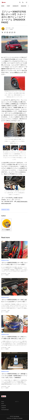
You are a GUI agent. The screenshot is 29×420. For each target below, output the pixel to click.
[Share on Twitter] (2, 32)
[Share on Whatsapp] (12, 32)
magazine (23, 6)
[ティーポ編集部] (3, 28)
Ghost (15, 418)
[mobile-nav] (26, 2)
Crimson (20, 418)
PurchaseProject (5, 409)
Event (8, 6)
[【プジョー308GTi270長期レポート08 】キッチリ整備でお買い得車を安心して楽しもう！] (14, 324)
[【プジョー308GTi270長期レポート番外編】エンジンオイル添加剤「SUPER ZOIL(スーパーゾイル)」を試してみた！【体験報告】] (14, 361)
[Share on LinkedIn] (7, 32)
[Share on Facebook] (5, 32)
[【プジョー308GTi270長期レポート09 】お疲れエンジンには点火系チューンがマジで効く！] (14, 287)
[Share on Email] (14, 32)
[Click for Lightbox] (14, 83)
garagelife (15, 6)
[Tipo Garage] (3, 2)
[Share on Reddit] (10, 32)
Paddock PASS (5, 209)
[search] (20, 2)
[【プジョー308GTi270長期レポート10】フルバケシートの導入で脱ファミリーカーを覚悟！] (14, 249)
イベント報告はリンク (16, 72)
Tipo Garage (16, 416)
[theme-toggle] (23, 2)
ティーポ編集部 (10, 29)
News (2, 6)
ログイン (17, 401)
